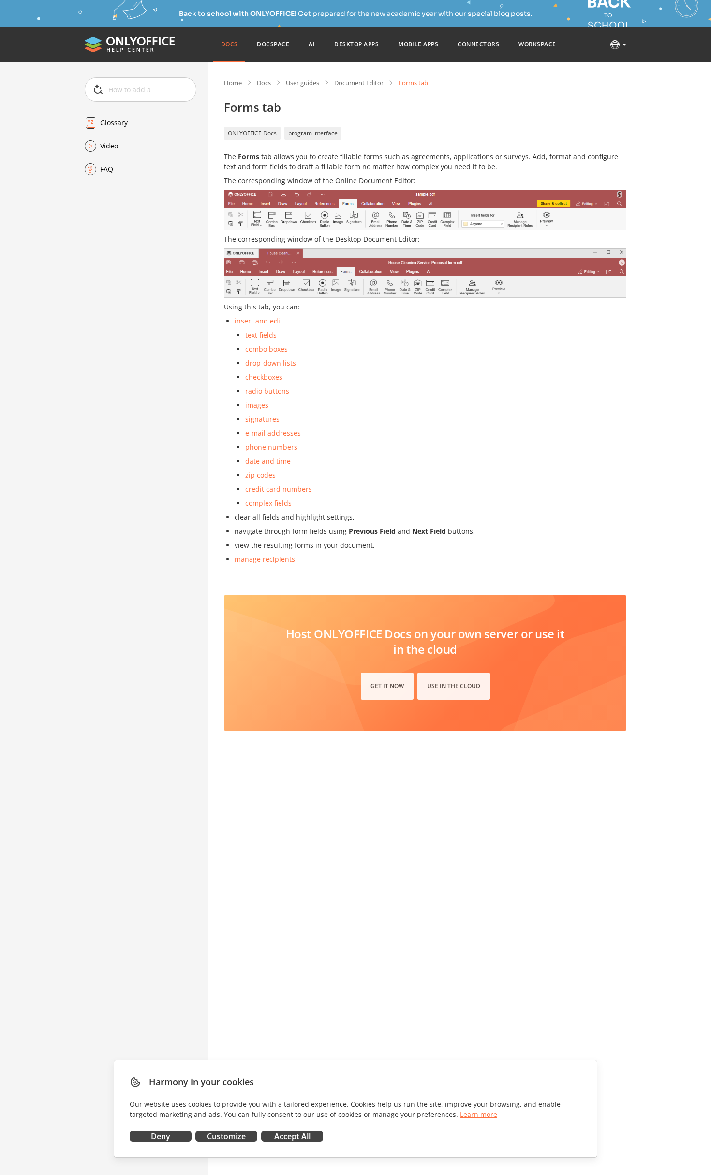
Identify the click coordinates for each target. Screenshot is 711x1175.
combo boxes (266, 348)
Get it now (387, 686)
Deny (160, 1136)
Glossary (114, 122)
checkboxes (263, 377)
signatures (262, 419)
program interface (313, 133)
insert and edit (258, 320)
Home (233, 82)
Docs (264, 82)
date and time (268, 461)
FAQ (106, 169)
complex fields (268, 503)
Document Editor (359, 82)
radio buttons (267, 391)
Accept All (292, 1136)
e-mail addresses (273, 433)
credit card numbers (278, 489)
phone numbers (271, 447)
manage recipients (265, 559)
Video (109, 145)
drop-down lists (270, 362)
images (256, 405)
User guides (302, 82)
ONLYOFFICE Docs (252, 133)
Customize (226, 1136)
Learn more (478, 1114)
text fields (261, 334)
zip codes (260, 475)
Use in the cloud (453, 686)
